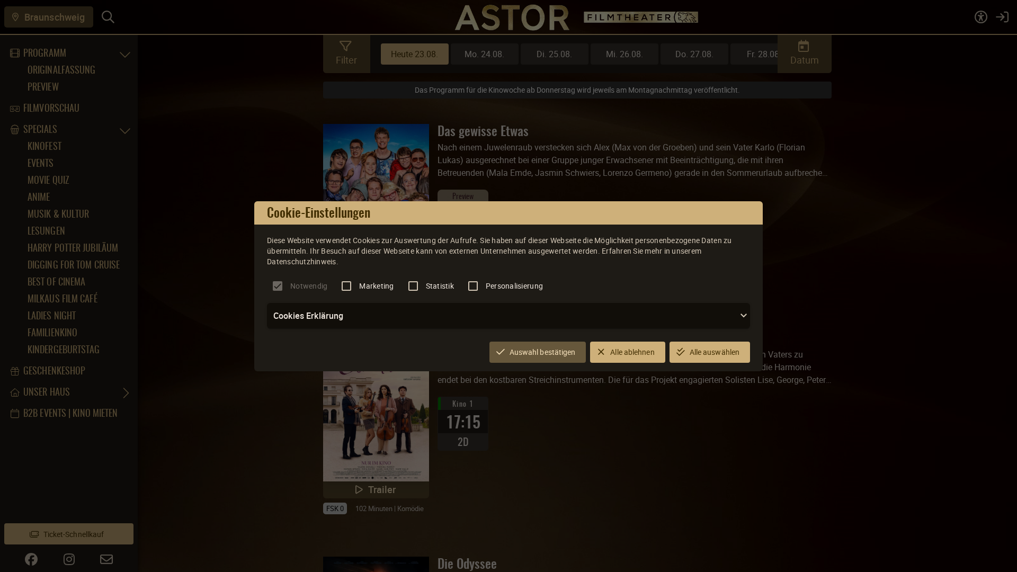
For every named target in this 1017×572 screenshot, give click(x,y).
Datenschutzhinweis (301, 261)
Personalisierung (514, 286)
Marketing (376, 286)
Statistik (440, 286)
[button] (508, 315)
